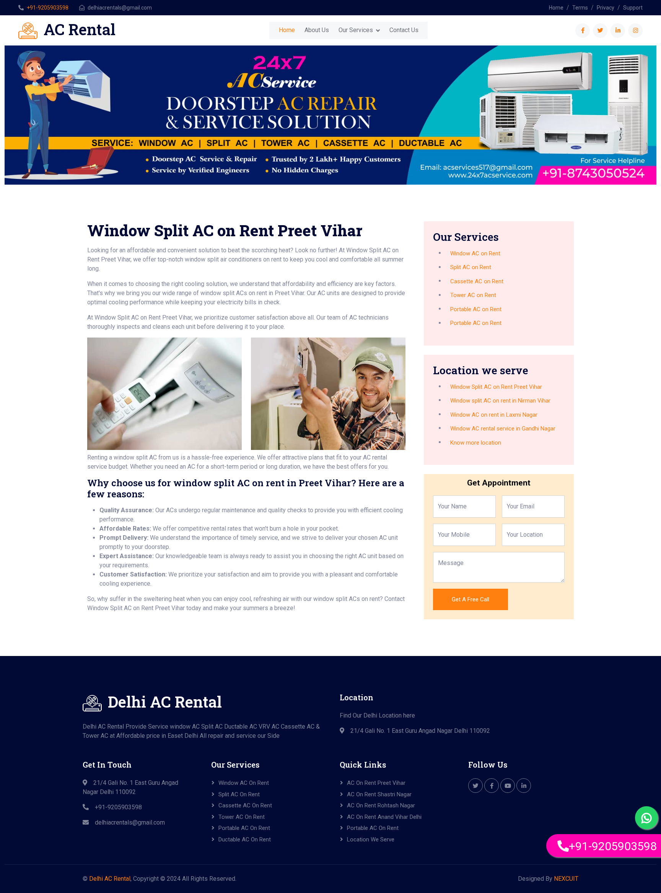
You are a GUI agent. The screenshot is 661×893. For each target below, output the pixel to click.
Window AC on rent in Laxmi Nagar (493, 414)
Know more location (475, 442)
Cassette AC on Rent (476, 281)
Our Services (356, 30)
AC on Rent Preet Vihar (376, 782)
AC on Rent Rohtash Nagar (381, 805)
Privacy (605, 8)
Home (556, 8)
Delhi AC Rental (109, 878)
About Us (316, 30)
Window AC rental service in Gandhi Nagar (502, 428)
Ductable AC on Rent (244, 839)
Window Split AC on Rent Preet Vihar (496, 386)
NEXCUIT (566, 878)
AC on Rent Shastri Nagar (379, 794)
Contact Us (403, 30)
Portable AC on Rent (475, 309)
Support (633, 8)
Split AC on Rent (470, 267)
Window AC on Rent (475, 253)
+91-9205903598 (47, 8)
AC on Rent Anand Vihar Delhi (384, 816)
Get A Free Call (470, 599)
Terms (580, 8)
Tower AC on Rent (473, 295)
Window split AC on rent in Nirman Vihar (500, 400)
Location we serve (370, 839)
